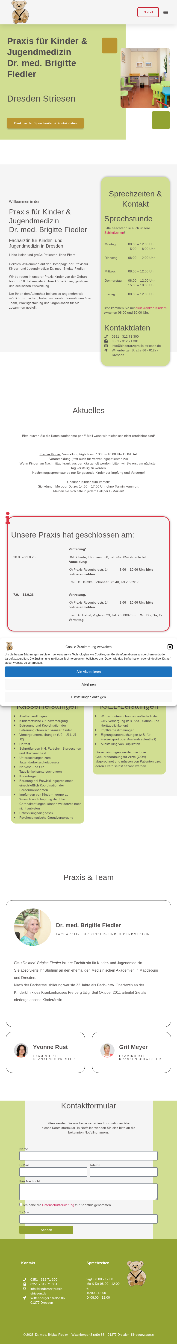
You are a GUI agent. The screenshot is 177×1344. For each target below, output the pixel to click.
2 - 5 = (24, 1212)
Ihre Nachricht (29, 1181)
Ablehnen (89, 684)
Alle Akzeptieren (89, 672)
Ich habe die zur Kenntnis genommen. (67, 1205)
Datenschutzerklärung (58, 1205)
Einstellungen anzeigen (88, 697)
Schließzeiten (114, 232)
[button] (170, 647)
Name (23, 1149)
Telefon (95, 1165)
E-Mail (24, 1165)
